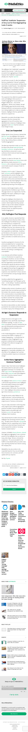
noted (8, 171)
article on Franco (17, 380)
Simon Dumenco (14, 34)
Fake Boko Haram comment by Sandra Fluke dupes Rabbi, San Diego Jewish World (16, 630)
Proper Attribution (6, 34)
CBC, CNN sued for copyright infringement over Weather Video (15, 610)
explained (4, 257)
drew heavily (16, 160)
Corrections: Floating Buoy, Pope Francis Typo (13, 533)
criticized (21, 421)
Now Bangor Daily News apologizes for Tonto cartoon (13, 516)
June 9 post (7, 136)
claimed (24, 432)
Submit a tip (22, 36)
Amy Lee (9, 32)
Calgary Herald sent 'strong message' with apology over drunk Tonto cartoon (5, 567)
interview (11, 373)
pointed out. (17, 392)
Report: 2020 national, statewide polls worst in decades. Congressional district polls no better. (16, 656)
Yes (21, 691)
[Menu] (3, 10)
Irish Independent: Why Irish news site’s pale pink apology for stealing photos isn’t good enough (13, 597)
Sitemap (14, 727)
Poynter (8, 458)
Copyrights (8, 13)
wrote (8, 412)
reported (15, 76)
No (24, 691)
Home (3, 13)
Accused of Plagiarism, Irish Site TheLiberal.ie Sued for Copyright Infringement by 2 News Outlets (14, 604)
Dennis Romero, (17, 432)
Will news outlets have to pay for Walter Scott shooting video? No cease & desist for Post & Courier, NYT (16, 617)
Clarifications (15, 726)
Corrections (14, 725)
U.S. (19, 34)
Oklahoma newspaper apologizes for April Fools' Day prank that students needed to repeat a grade (5, 519)
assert (12, 125)
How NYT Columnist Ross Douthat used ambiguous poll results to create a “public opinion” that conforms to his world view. (16, 649)
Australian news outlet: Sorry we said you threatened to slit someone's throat (21, 542)
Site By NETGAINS (21, 722)
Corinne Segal (7, 28)
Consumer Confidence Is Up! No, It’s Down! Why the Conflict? (15, 642)
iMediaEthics (14, 4)
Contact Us (14, 729)
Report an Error (13, 467)
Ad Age (6, 32)
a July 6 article (8, 371)
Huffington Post (20, 32)
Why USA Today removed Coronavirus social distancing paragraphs (21, 516)
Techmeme (7, 173)
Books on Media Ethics (15, 724)
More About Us (14, 713)
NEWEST (4, 637)
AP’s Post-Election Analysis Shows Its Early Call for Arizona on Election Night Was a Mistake (16, 663)
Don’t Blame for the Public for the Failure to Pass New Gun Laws (15, 668)
